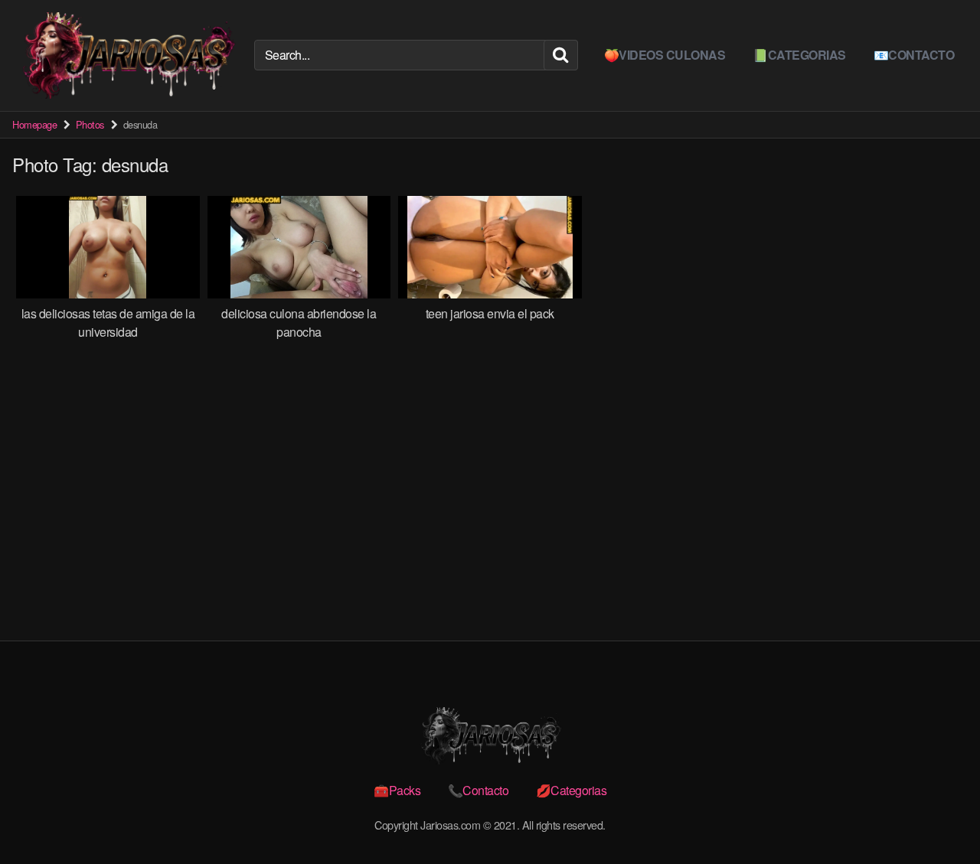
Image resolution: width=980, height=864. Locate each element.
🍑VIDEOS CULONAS (665, 55)
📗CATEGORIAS (799, 55)
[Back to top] (938, 815)
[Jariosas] (127, 55)
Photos (90, 124)
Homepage (34, 124)
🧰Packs (397, 790)
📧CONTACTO (914, 55)
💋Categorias (571, 790)
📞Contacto (478, 790)
